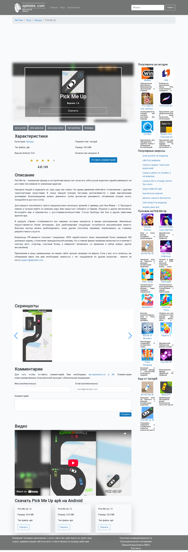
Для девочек (36, 128)
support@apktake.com (32, 260)
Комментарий (21, 396)
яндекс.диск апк (151, 207)
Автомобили (74, 128)
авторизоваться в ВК (101, 374)
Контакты (136, 548)
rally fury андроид (151, 160)
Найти (170, 7)
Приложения (73, 7)
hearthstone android (152, 193)
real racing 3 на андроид (155, 202)
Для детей (20, 128)
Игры (62, 7)
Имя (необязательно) (25, 383)
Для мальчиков (55, 128)
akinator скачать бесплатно (157, 198)
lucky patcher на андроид (155, 156)
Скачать (73, 110)
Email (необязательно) (86, 383)
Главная (54, 7)
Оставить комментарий (103, 160)
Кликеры (89, 128)
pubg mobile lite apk (152, 189)
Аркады (30, 141)
